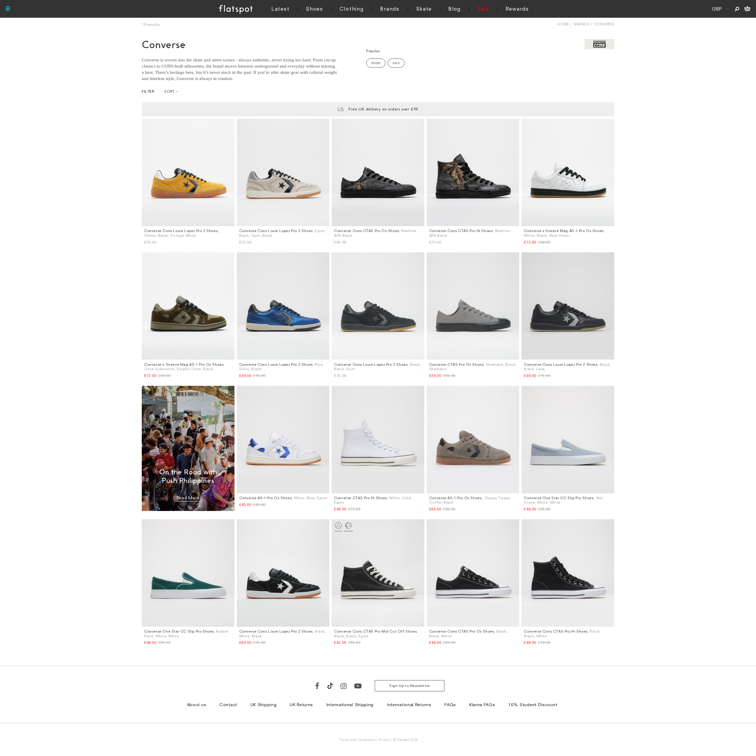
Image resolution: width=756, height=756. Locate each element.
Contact (228, 704)
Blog (454, 9)
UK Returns (301, 704)
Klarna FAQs (482, 704)
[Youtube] (358, 686)
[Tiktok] (330, 686)
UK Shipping (263, 704)
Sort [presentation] (169, 91)
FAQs (450, 704)
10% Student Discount (532, 704)
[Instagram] (343, 686)
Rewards (517, 9)
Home (563, 24)
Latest (280, 9)
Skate (424, 9)
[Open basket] (747, 9)
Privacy (385, 740)
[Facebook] (317, 686)
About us (196, 704)
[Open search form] (737, 9)
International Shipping (350, 704)
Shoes (314, 9)
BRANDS (582, 24)
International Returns (409, 704)
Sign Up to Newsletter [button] (409, 685)
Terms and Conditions (357, 740)
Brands (389, 9)
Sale (483, 9)
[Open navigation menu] (8, 9)
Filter (148, 91)
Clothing (352, 9)
